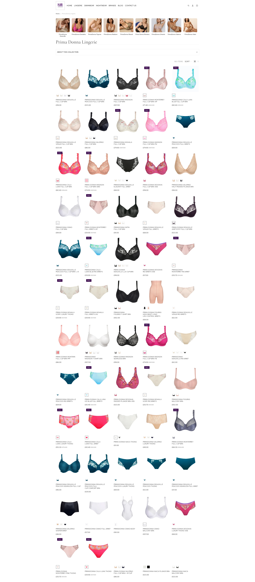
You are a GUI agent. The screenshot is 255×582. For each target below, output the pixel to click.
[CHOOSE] (79, 89)
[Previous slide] (59, 79)
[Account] (192, 5)
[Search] (188, 5)
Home (58, 14)
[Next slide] (80, 79)
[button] (188, 61)
